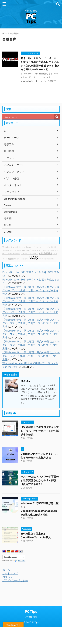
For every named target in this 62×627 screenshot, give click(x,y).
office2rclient (22, 259)
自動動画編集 (45, 253)
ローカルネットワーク (29, 254)
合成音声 (52, 81)
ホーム (6, 570)
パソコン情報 (31, 617)
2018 (55, 254)
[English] (4, 551)
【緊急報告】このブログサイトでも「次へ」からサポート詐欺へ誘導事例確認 (40, 430)
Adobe (29, 247)
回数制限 (12, 259)
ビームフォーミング (40, 247)
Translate (21, 561)
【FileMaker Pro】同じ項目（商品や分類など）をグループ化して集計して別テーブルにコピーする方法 (31, 290)
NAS (33, 258)
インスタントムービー (47, 250)
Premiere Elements (46, 259)
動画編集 (43, 73)
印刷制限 (52, 247)
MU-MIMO (26, 250)
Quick (17, 254)
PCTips (31, 611)
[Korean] (21, 551)
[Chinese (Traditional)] (17, 551)
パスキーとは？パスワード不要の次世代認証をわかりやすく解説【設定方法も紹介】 (40, 480)
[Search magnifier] (57, 117)
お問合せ (7, 576)
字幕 (50, 73)
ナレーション (40, 81)
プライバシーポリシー (15, 580)
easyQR (35, 250)
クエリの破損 (15, 250)
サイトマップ (10, 573)
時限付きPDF (20, 247)
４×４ (4, 259)
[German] (8, 551)
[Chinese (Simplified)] (12, 551)
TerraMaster (8, 247)
